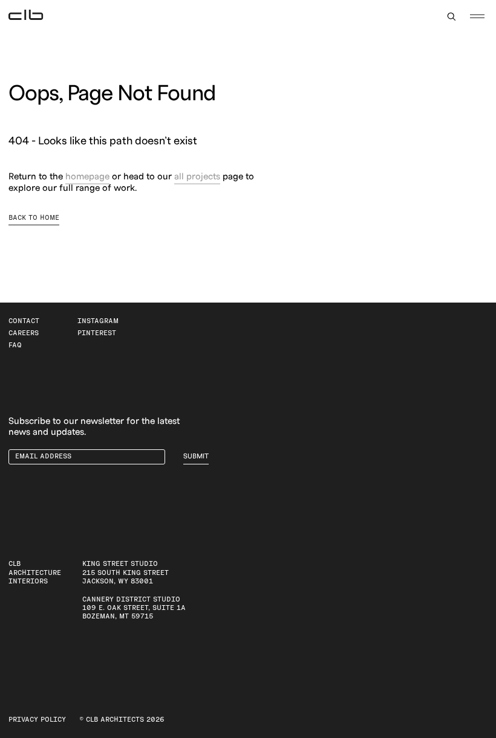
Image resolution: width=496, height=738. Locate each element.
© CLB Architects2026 (122, 719)
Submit (196, 456)
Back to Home (33, 217)
